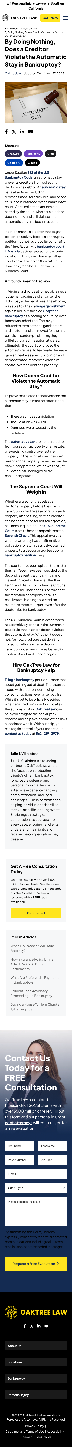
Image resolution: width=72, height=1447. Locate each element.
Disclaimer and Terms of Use (24, 1431)
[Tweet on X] (14, 133)
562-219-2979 (47, 733)
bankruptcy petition (20, 555)
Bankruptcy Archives (24, 28)
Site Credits (43, 1437)
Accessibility (55, 1431)
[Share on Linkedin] (22, 133)
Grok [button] (50, 153)
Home (8, 28)
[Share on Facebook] (6, 133)
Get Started (36, 913)
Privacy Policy (34, 1426)
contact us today (18, 733)
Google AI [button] (13, 162)
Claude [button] (32, 162)
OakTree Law (45, 709)
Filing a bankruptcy (19, 680)
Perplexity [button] (33, 153)
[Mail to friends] (30, 133)
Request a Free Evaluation (33, 1263)
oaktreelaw (13, 73)
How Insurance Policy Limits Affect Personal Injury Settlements (32, 964)
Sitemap (26, 1437)
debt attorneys (18, 1122)
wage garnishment (50, 306)
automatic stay (54, 187)
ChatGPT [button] (13, 153)
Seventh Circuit (17, 535)
